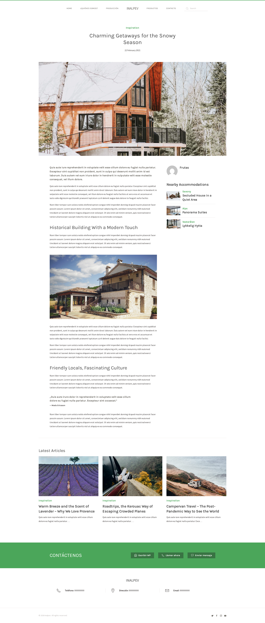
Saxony (186, 191)
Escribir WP (144, 555)
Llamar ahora (173, 555)
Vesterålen (188, 221)
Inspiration (132, 27)
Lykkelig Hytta (192, 225)
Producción (112, 8)
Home (69, 8)
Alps (185, 208)
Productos (152, 8)
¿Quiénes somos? (89, 8)
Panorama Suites (194, 212)
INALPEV (132, 8)
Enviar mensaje (203, 555)
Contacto (171, 8)
